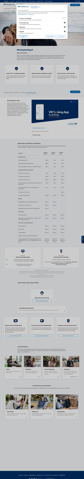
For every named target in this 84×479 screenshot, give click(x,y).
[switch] (65, 22)
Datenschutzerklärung (22, 14)
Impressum (31, 14)
